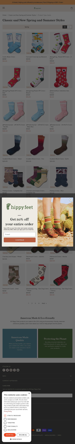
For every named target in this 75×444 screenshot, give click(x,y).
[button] (16, 439)
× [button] (29, 393)
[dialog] (16, 416)
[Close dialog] (70, 199)
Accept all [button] (10, 435)
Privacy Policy (8, 411)
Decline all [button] (23, 435)
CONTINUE (19, 240)
